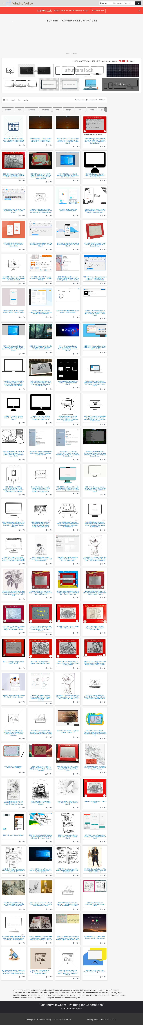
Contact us (111, 1020)
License (103, 1020)
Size (18, 100)
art (102, 110)
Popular (25, 100)
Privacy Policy (93, 1020)
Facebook (77, 1008)
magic (68, 110)
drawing (45, 110)
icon (19, 110)
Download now (98, 11)
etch (57, 110)
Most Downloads (9, 100)
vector (80, 110)
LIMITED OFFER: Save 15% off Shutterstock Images (94, 61)
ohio (92, 110)
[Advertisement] (71, 39)
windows (31, 110)
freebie (8, 110)
